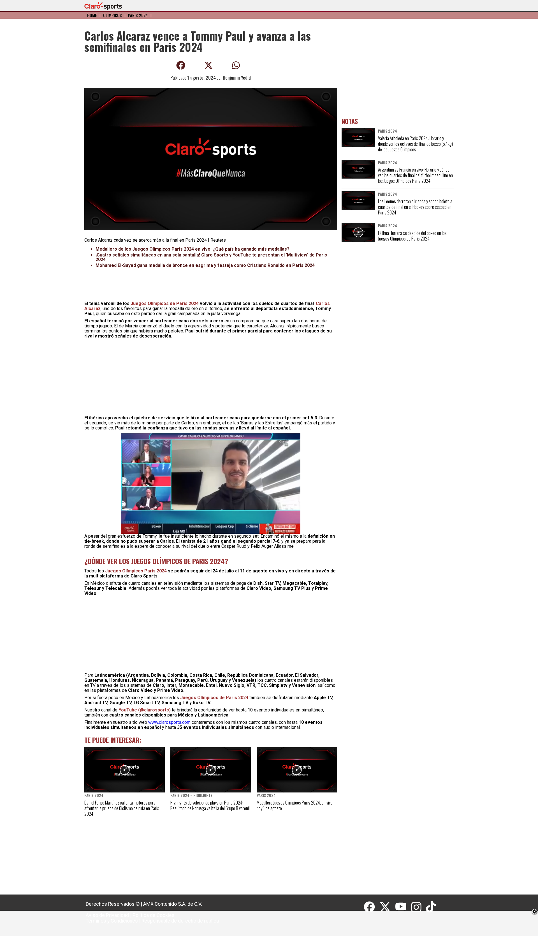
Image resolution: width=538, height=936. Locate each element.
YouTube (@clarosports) (145, 710)
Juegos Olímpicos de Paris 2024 (165, 303)
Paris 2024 (138, 15)
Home (92, 15)
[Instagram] (418, 907)
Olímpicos (112, 15)
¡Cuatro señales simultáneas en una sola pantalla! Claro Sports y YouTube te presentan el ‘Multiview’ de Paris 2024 (211, 257)
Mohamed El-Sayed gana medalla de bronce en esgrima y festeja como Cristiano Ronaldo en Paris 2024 (205, 265)
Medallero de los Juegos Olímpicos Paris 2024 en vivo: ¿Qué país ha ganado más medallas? (192, 249)
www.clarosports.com (169, 722)
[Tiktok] (431, 907)
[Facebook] (371, 907)
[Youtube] (403, 907)
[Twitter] (387, 907)
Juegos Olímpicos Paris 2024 (136, 571)
